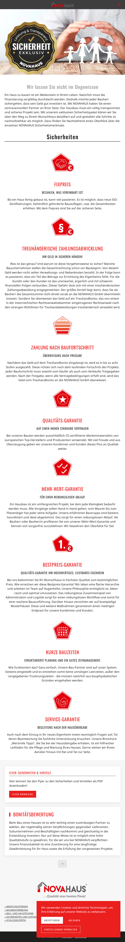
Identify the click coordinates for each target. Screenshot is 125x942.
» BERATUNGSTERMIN (16, 906)
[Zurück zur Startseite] (62, 4)
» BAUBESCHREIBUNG (16, 910)
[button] (118, 4)
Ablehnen (74, 920)
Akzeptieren (52, 920)
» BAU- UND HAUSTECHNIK (19, 913)
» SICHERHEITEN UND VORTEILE (21, 916)
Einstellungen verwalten (60, 929)
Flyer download (22, 794)
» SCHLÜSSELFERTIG (15, 920)
